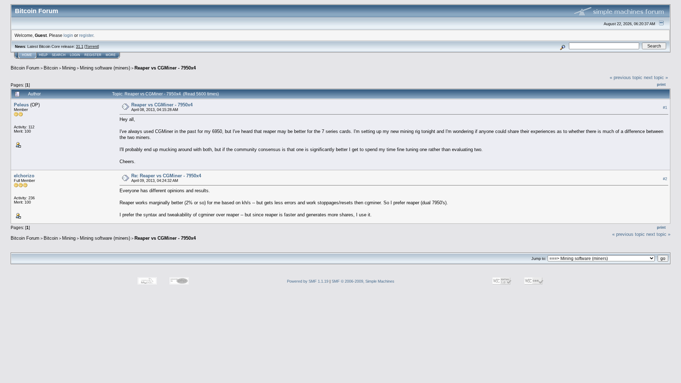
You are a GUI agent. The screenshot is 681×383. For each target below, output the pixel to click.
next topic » (656, 77)
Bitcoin (51, 68)
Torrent (91, 46)
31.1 (79, 46)
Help (43, 55)
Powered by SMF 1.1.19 (307, 281)
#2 (665, 179)
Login (75, 55)
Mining (69, 68)
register (86, 35)
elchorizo (24, 175)
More (111, 55)
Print (661, 84)
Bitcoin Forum (25, 68)
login (68, 35)
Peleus (21, 104)
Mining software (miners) (105, 68)
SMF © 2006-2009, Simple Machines (363, 281)
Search (59, 55)
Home (27, 55)
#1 (665, 107)
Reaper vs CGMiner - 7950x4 (165, 68)
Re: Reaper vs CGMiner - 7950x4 (166, 175)
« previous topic (626, 77)
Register (92, 55)
